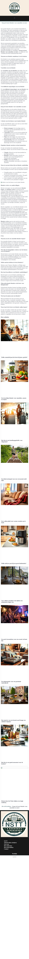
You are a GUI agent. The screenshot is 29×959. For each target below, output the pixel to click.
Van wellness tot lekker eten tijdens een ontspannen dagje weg (12, 601)
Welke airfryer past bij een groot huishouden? (13, 563)
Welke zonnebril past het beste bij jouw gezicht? (14, 357)
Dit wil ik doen (8, 845)
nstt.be (14, 856)
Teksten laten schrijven (10, 842)
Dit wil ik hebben (6, 806)
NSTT (5, 841)
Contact (6, 849)
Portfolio (14, 853)
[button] (14, 18)
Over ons (6, 844)
